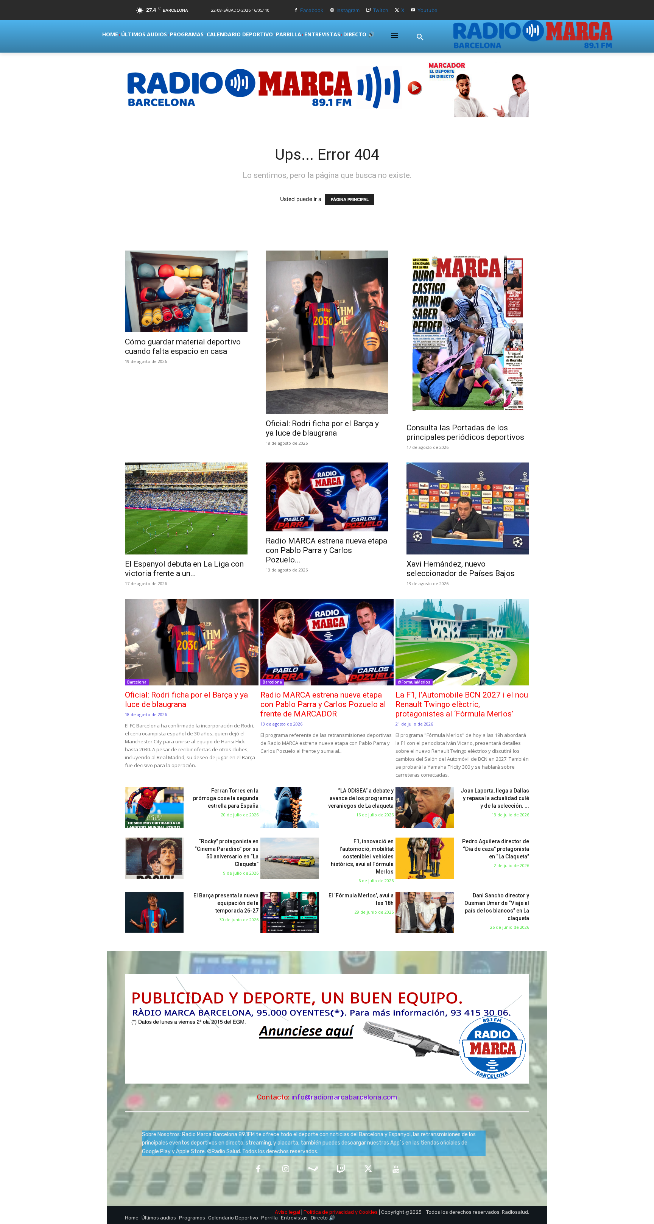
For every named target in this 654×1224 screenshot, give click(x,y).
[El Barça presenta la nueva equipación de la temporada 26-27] (154, 912)
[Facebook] (295, 10)
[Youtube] (413, 10)
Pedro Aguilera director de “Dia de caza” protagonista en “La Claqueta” (495, 849)
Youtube (427, 10)
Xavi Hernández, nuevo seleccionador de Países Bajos (460, 568)
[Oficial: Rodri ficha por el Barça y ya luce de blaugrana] (327, 332)
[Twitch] (368, 10)
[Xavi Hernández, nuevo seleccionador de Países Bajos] (467, 508)
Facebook (311, 10)
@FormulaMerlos (414, 682)
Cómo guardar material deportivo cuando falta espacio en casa (183, 346)
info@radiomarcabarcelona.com (344, 1097)
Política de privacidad (329, 1212)
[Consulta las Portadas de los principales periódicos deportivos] (467, 334)
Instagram (348, 10)
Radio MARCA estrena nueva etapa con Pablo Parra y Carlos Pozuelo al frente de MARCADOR (323, 704)
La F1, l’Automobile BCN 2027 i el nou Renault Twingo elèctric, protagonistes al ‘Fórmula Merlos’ (462, 704)
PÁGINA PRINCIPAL (350, 199)
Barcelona (136, 682)
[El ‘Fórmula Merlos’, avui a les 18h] (289, 912)
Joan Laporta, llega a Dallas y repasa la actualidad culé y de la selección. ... (495, 798)
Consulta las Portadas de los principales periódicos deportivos (465, 432)
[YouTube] (396, 1170)
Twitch (380, 10)
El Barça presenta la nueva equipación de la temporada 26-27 (225, 903)
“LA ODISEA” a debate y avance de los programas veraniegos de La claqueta (361, 798)
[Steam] (313, 1170)
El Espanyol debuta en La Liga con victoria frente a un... (184, 568)
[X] (397, 10)
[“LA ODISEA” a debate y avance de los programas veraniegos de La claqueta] (289, 807)
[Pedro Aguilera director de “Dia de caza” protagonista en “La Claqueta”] (425, 858)
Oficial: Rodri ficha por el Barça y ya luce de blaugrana (322, 428)
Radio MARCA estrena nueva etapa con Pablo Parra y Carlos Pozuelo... (326, 550)
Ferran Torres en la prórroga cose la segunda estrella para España (225, 798)
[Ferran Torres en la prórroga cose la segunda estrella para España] (154, 807)
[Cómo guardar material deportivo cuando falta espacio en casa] (186, 291)
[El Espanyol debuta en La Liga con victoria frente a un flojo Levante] (186, 508)
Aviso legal (287, 1212)
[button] (420, 37)
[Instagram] (332, 10)
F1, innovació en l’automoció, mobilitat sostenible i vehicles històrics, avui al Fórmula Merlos (362, 856)
